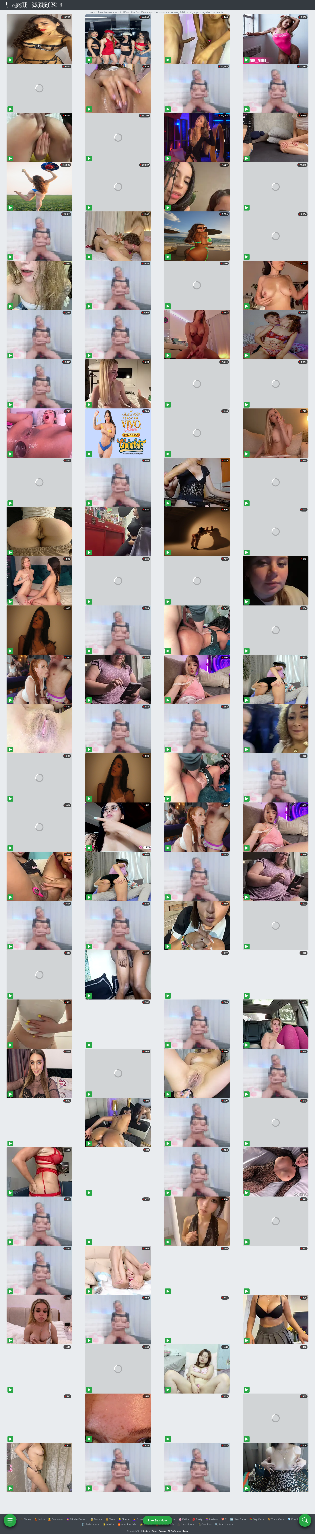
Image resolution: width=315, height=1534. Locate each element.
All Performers (174, 1531)
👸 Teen (110, 1519)
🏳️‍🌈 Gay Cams (256, 1519)
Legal (185, 1531)
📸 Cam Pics (205, 1524)
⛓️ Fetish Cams (90, 1524)
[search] (305, 1520)
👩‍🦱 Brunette (140, 1519)
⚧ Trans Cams (276, 1519)
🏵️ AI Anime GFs (127, 1524)
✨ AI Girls (108, 1524)
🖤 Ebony (25, 1519)
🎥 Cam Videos (186, 1524)
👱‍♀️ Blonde (124, 1519)
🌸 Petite (184, 1519)
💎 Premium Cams (298, 1519)
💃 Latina (39, 1519)
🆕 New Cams (238, 1519)
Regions (146, 1531)
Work (154, 1531)
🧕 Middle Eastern (76, 1519)
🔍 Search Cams (224, 1524)
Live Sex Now (157, 1520)
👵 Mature (96, 1519)
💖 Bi (224, 1519)
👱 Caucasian (55, 1519)
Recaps (162, 1531)
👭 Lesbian (212, 1519)
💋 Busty (197, 1519)
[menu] (10, 1520)
